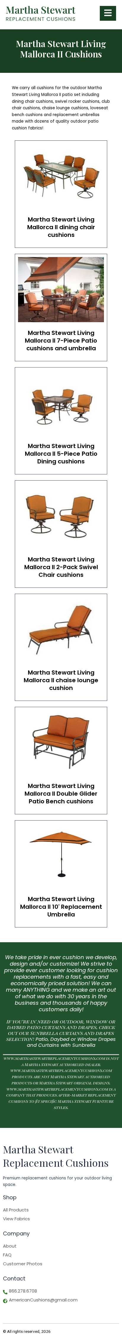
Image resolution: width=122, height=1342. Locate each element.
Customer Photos (22, 1264)
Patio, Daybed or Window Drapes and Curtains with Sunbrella (71, 1042)
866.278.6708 (23, 1291)
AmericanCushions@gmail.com (43, 1300)
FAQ (7, 1255)
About (10, 1246)
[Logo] (41, 13)
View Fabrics (16, 1219)
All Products (16, 1210)
